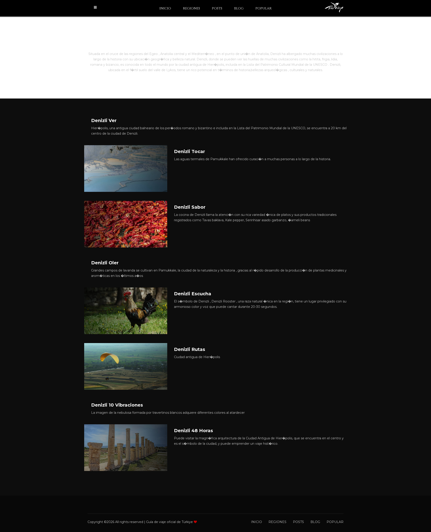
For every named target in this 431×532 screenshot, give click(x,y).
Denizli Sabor (189, 207)
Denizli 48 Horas (193, 430)
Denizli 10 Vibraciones (117, 405)
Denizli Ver (104, 120)
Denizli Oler (105, 262)
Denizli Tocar (189, 151)
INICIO (165, 8)
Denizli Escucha (192, 293)
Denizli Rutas (189, 349)
